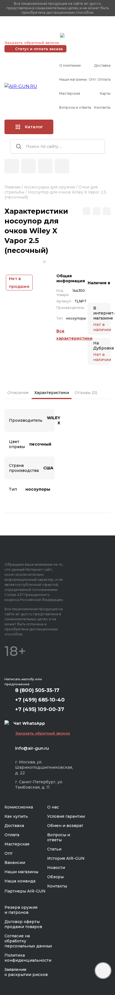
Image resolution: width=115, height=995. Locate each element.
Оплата (104, 79)
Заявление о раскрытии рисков (26, 972)
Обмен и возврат (65, 825)
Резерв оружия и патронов (20, 910)
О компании (70, 65)
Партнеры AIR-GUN (24, 891)
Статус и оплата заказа (39, 48)
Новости (56, 867)
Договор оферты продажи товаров (23, 924)
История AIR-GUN (66, 858)
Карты (105, 93)
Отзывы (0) (86, 392)
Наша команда (19, 881)
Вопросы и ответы (75, 107)
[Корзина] (62, 166)
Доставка (102, 65)
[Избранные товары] (45, 166)
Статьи (54, 849)
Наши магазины (73, 79)
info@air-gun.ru (32, 748)
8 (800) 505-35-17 (37, 690)
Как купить (16, 816)
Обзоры (55, 876)
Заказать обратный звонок (31, 42)
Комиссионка (18, 807)
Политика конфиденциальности (27, 958)
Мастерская (69, 93)
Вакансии (14, 862)
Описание (18, 392)
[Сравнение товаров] (28, 166)
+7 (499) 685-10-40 (31, 28)
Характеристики (51, 392)
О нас (53, 807)
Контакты (102, 107)
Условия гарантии (66, 816)
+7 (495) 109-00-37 (31, 35)
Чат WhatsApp (80, 36)
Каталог (34, 126)
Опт (92, 79)
